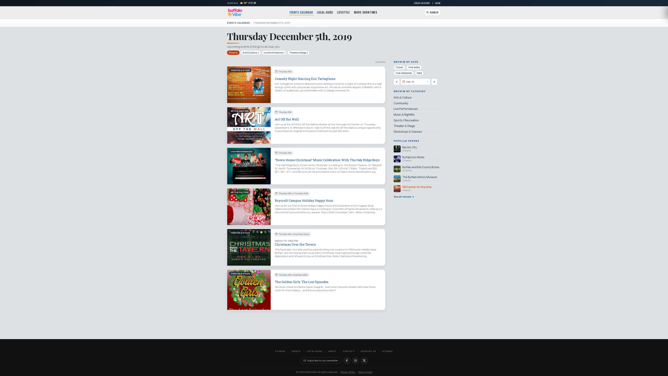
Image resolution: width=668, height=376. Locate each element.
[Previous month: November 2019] (397, 82)
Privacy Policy (348, 372)
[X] (364, 360)
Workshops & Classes (408, 132)
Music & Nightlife (404, 114)
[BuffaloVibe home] (235, 12)
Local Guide (325, 12)
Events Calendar (301, 12)
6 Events (233, 52)
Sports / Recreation (406, 120)
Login (437, 3)
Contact (349, 351)
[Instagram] (355, 360)
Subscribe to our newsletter (322, 360)
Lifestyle (343, 12)
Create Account (422, 3)
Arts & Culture (250, 52)
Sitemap (387, 351)
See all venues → (404, 196)
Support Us (368, 351)
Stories (280, 351)
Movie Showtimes (365, 12)
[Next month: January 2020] (434, 82)
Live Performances (274, 52)
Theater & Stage (298, 52)
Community (401, 103)
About (332, 351)
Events (296, 351)
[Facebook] (346, 360)
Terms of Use (365, 372)
